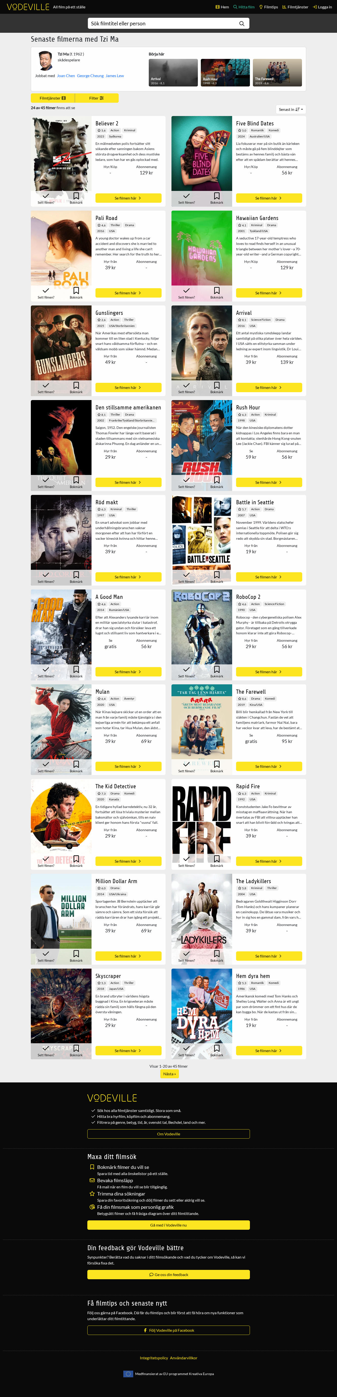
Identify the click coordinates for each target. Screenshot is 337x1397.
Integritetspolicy (154, 1357)
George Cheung (90, 75)
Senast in (287, 109)
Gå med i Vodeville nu (168, 1225)
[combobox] (168, 23)
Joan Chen (66, 75)
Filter (94, 98)
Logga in (324, 6)
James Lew (115, 75)
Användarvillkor (183, 1357)
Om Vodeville (168, 1133)
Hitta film (246, 6)
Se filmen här (126, 198)
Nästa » (169, 1073)
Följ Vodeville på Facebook (171, 1330)
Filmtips (270, 6)
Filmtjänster (297, 6)
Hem (224, 6)
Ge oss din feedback (171, 1274)
